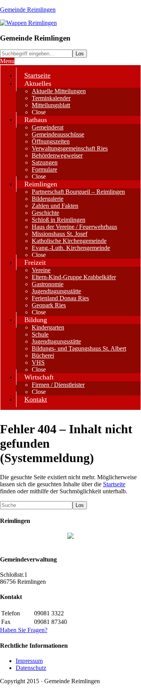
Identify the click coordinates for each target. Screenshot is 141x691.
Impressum (29, 660)
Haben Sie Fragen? (23, 630)
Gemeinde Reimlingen (28, 9)
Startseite (114, 484)
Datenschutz (31, 667)
